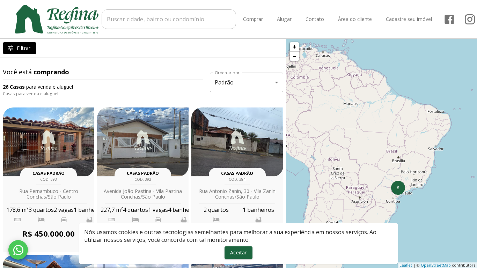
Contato (315, 19)
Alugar (284, 19)
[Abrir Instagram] (470, 19)
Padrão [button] (224, 82)
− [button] (294, 56)
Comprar (253, 19)
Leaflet (405, 265)
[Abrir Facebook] (449, 19)
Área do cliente (355, 19)
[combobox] (169, 19)
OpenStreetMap (436, 265)
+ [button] (294, 47)
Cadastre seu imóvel (409, 19)
